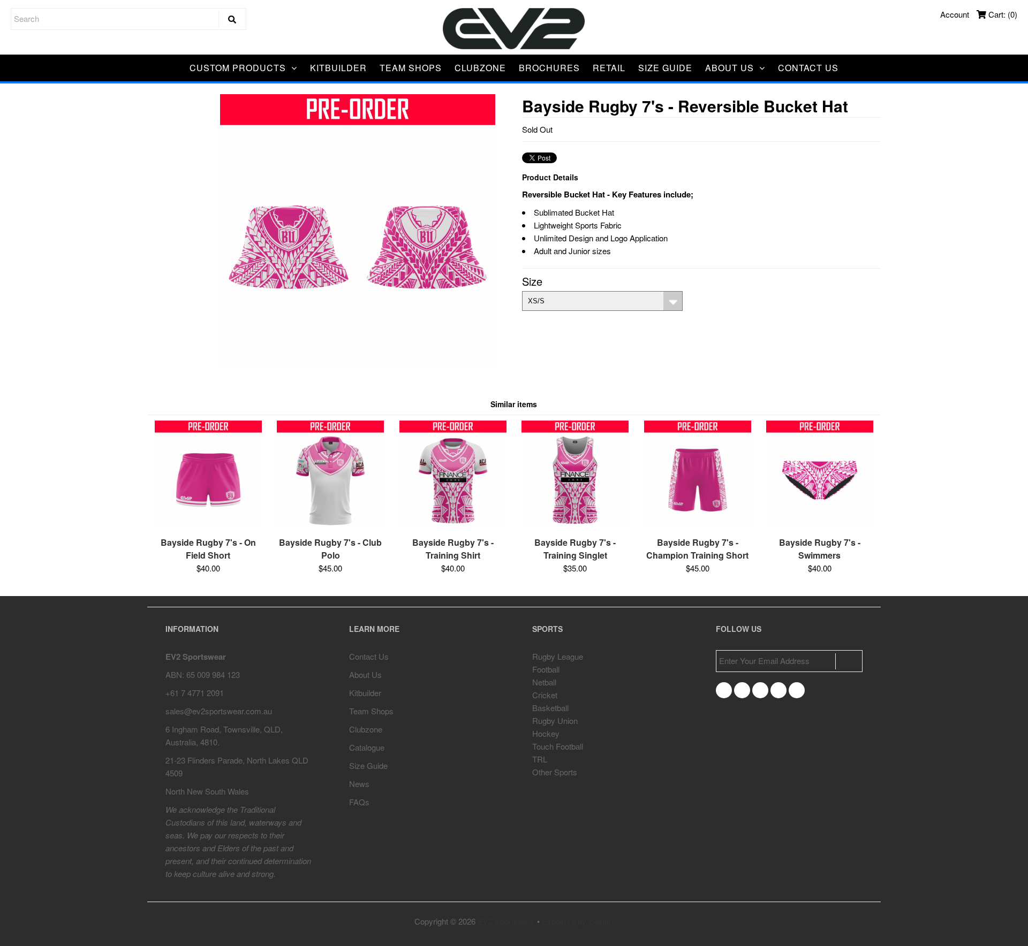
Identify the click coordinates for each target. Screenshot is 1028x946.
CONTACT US (808, 68)
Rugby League (557, 656)
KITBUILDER (338, 68)
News (359, 783)
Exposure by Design (577, 921)
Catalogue (366, 747)
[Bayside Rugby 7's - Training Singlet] (575, 524)
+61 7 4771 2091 (194, 692)
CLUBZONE (480, 68)
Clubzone (365, 729)
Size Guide (368, 765)
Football (546, 669)
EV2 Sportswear (506, 921)
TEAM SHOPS (411, 68)
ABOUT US (729, 68)
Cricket (544, 694)
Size (532, 281)
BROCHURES (549, 68)
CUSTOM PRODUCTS (238, 68)
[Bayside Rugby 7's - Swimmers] (819, 524)
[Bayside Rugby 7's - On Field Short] (208, 524)
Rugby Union (555, 720)
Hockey (546, 733)
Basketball (550, 707)
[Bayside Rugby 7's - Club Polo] (330, 524)
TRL (539, 759)
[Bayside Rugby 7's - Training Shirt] (453, 524)
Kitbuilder (365, 692)
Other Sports (554, 771)
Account (954, 14)
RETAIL (609, 68)
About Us (365, 674)
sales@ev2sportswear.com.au (218, 710)
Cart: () (1001, 14)
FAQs (359, 801)
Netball (544, 682)
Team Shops (371, 710)
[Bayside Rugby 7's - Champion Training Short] (697, 524)
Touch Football (557, 746)
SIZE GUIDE (665, 68)
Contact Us (369, 656)
